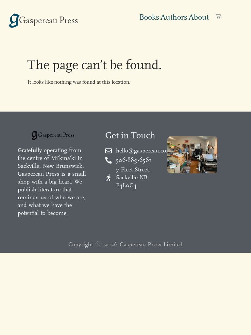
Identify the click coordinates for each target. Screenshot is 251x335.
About (199, 17)
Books (149, 17)
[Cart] (218, 16)
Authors (173, 17)
